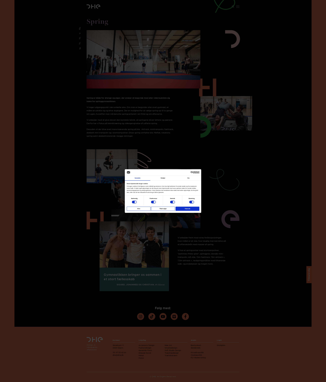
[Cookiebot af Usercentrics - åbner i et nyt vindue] (191, 172)
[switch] (153, 202)
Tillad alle (187, 208)
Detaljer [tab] (163, 178)
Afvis (138, 208)
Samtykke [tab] (138, 178)
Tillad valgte (163, 208)
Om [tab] (188, 178)
